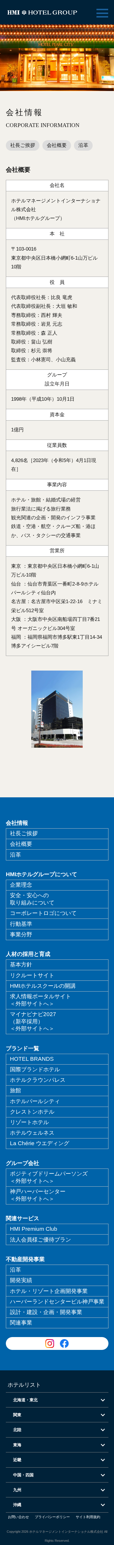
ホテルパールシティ (35, 1101)
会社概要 (57, 145)
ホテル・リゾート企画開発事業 (49, 1291)
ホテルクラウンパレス (37, 1080)
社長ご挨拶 (22, 145)
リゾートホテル (29, 1122)
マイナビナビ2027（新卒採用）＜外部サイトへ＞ (33, 1021)
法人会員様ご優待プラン (40, 1240)
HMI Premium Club (33, 1229)
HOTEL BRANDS (32, 1059)
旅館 (15, 1090)
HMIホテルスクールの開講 (43, 986)
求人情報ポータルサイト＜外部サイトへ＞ (40, 1000)
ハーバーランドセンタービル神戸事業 (57, 1302)
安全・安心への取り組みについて (32, 899)
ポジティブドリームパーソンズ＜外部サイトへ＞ (49, 1177)
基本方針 (21, 964)
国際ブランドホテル (35, 1069)
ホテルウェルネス (32, 1133)
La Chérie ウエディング (39, 1143)
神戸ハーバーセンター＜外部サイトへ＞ (37, 1195)
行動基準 (21, 924)
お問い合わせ (18, 1517)
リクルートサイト (32, 975)
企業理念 (21, 885)
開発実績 (21, 1280)
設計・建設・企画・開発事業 (46, 1312)
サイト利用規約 (88, 1517)
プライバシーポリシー (52, 1517)
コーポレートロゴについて (43, 913)
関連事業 (21, 1323)
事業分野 (21, 934)
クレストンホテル (32, 1112)
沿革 (83, 145)
